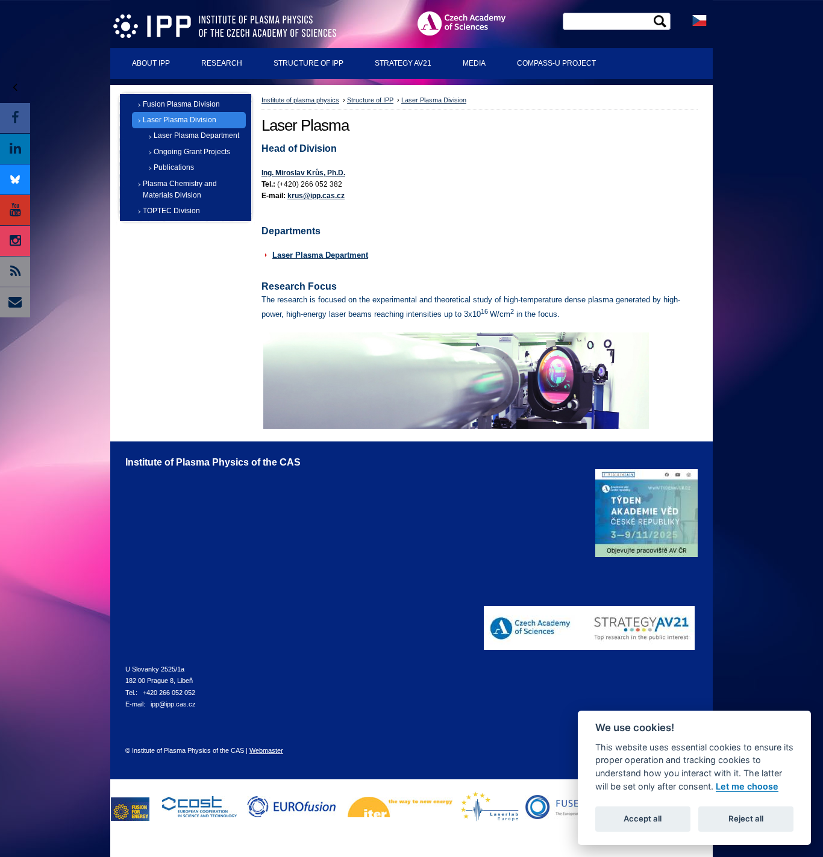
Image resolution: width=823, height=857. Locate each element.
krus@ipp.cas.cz (316, 196)
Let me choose (747, 786)
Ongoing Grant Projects (192, 152)
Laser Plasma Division (179, 120)
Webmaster (266, 750)
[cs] (699, 19)
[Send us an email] (15, 302)
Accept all (643, 818)
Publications (174, 167)
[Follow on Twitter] (15, 179)
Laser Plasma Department (196, 135)
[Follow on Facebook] (15, 118)
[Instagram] (15, 241)
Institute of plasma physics (300, 100)
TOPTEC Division (171, 211)
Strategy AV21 (403, 63)
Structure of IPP (308, 63)
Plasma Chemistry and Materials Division (180, 189)
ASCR (471, 23)
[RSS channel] (15, 272)
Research (221, 63)
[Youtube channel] (15, 210)
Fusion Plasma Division (181, 104)
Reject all (745, 818)
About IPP (151, 63)
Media (474, 63)
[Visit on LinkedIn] (15, 149)
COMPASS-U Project (556, 63)
